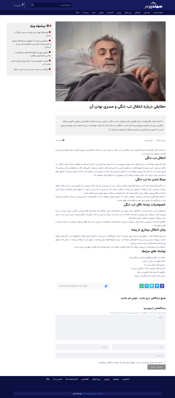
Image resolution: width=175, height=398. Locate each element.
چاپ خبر (58, 140)
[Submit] (32, 5)
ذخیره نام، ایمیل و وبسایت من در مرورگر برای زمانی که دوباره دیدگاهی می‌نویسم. (130, 362)
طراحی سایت (97, 393)
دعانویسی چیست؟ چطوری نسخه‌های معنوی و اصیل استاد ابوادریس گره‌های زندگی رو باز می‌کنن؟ (31, 44)
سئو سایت (86, 393)
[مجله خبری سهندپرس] (153, 5)
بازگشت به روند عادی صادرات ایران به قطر (31, 69)
